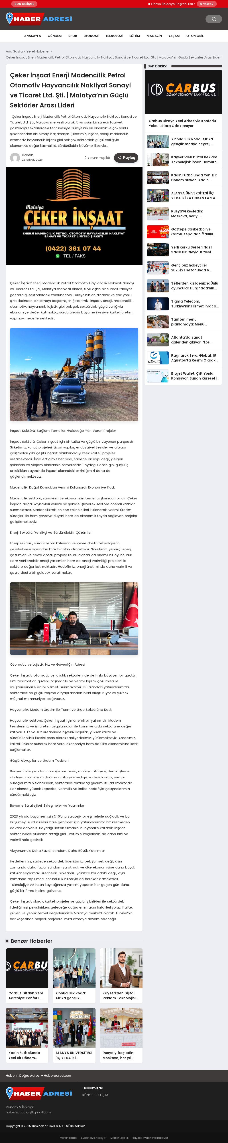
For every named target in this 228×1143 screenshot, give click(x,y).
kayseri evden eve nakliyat (150, 1138)
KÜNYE (87, 1095)
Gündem (55, 36)
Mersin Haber (68, 1138)
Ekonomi (91, 36)
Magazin (154, 36)
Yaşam (174, 36)
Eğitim (134, 36)
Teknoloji (114, 36)
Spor (72, 36)
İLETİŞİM (102, 1095)
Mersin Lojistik (119, 1138)
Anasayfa (32, 36)
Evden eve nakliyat (93, 1138)
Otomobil (195, 36)
